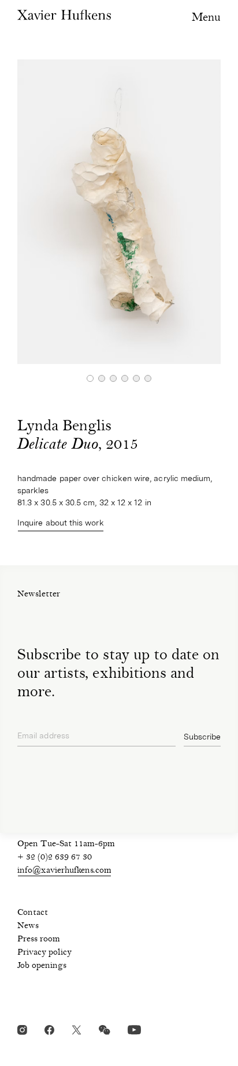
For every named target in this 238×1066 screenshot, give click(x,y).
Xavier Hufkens (64, 15)
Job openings (41, 966)
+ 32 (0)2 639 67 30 (54, 857)
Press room (38, 939)
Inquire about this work (60, 522)
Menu (206, 18)
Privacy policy (44, 953)
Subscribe (202, 736)
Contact (32, 913)
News (28, 926)
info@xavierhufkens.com (64, 871)
